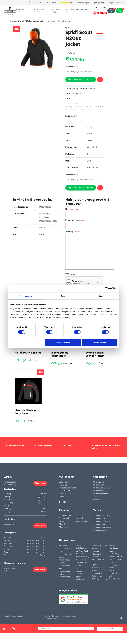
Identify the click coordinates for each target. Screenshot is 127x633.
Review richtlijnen (51, 616)
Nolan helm (80, 568)
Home (13, 21)
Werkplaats (63, 485)
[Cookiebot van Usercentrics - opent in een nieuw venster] (106, 289)
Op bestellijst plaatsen (82, 79)
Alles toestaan (100, 342)
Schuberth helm (65, 554)
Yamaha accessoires (101, 515)
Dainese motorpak (99, 545)
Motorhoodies (45, 214)
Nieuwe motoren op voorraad (71, 518)
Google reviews (52, 618)
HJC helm (63, 551)
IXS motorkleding (82, 557)
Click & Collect (65, 494)
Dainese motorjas (99, 576)
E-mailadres (74, 220)
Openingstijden (98, 3)
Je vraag (72, 231)
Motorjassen (44, 217)
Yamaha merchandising (102, 521)
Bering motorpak (115, 557)
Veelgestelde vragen (115, 3)
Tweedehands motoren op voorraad (73, 521)
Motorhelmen (98, 485)
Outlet (21, 21)
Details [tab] (64, 296)
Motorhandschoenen (101, 488)
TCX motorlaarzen (99, 579)
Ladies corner (64, 482)
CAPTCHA (70, 274)
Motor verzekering (66, 527)
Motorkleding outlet (35, 21)
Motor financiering (66, 524)
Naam (71, 209)
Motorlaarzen (98, 491)
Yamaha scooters (100, 530)
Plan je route (40, 483)
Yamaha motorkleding (102, 527)
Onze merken (64, 491)
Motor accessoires (100, 494)
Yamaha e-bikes (99, 518)
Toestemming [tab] (26, 296)
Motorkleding (45, 207)
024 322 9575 (38, 2)
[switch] (49, 332)
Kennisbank (63, 497)
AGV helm (63, 545)
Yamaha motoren (66, 515)
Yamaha (96, 500)
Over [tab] (101, 296)
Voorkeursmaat (72, 66)
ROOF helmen (81, 559)
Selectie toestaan (63, 342)
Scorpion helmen (66, 548)
